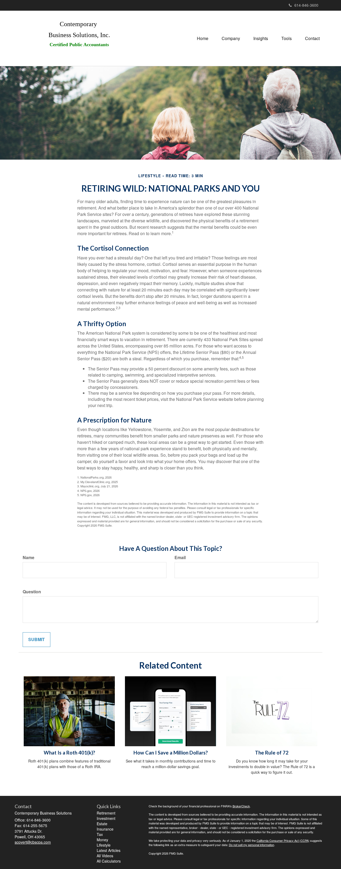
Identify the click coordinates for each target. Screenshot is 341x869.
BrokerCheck (241, 806)
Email (180, 557)
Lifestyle (104, 845)
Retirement (106, 813)
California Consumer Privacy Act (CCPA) (283, 840)
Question (32, 592)
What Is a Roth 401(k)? (69, 753)
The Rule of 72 (272, 753)
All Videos (105, 855)
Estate (102, 823)
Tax (100, 834)
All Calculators (109, 861)
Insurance (105, 829)
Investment (106, 818)
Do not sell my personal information (251, 845)
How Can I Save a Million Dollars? (170, 753)
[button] (231, 38)
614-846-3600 (306, 5)
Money (102, 839)
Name (28, 557)
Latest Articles (108, 850)
